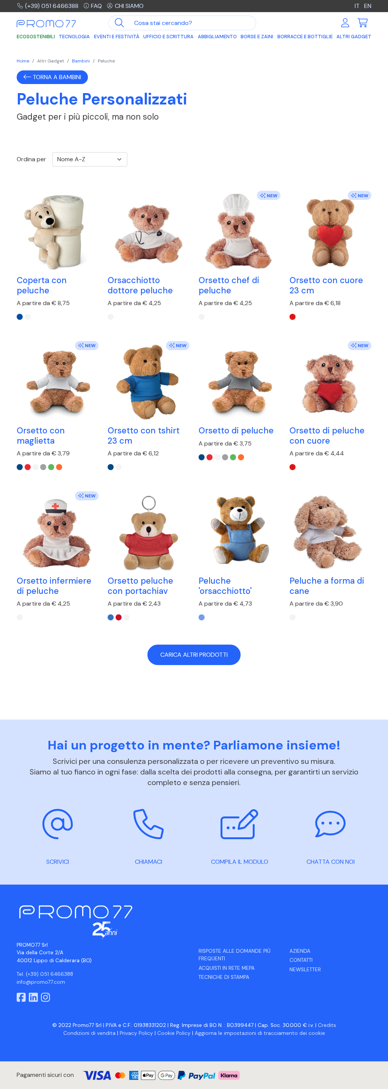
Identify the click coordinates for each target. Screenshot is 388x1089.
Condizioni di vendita (89, 1033)
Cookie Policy (174, 1033)
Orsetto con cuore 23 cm (326, 285)
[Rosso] (292, 317)
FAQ (96, 6)
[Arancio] (59, 467)
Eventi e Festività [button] (116, 36)
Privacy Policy (136, 1033)
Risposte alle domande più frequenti (235, 955)
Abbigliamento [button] (217, 36)
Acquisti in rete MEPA (227, 968)
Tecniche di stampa (224, 977)
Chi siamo (129, 6)
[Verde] (51, 467)
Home (23, 61)
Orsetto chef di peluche (229, 285)
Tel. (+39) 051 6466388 (45, 974)
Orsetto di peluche (236, 430)
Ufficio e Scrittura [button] (168, 36)
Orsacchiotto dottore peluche (140, 285)
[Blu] (20, 317)
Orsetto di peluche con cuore (327, 435)
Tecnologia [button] (74, 36)
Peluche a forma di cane (326, 585)
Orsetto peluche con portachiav (140, 585)
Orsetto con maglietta (41, 435)
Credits (327, 1025)
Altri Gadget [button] (353, 36)
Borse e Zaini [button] (257, 36)
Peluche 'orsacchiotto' (225, 585)
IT (357, 6)
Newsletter (305, 969)
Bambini (81, 61)
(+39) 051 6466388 (51, 6)
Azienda (299, 951)
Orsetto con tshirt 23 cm (144, 435)
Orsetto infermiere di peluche (54, 585)
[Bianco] (28, 317)
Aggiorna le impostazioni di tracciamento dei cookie (260, 1033)
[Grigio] (43, 467)
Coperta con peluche (42, 285)
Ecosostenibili (36, 36)
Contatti (301, 960)
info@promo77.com (41, 982)
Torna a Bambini (56, 77)
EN (367, 6)
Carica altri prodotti (194, 655)
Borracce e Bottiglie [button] (305, 36)
